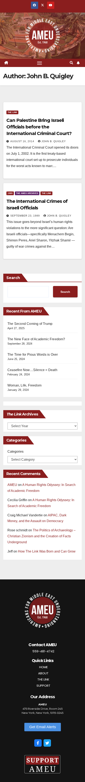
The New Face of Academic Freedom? (36, 339)
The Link (12, 112)
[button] (71, 63)
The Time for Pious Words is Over (32, 354)
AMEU (12, 485)
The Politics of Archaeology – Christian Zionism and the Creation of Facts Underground (41, 536)
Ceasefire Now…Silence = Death (32, 370)
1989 (10, 193)
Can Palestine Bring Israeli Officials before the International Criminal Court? (39, 127)
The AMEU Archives (27, 193)
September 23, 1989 (25, 215)
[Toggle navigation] (39, 63)
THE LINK (43, 679)
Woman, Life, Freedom (24, 385)
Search (13, 278)
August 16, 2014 (22, 141)
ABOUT (43, 673)
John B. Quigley (53, 141)
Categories (15, 451)
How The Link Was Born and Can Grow (47, 551)
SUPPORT (43, 685)
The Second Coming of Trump (29, 323)
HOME (43, 667)
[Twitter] (47, 743)
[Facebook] (38, 743)
